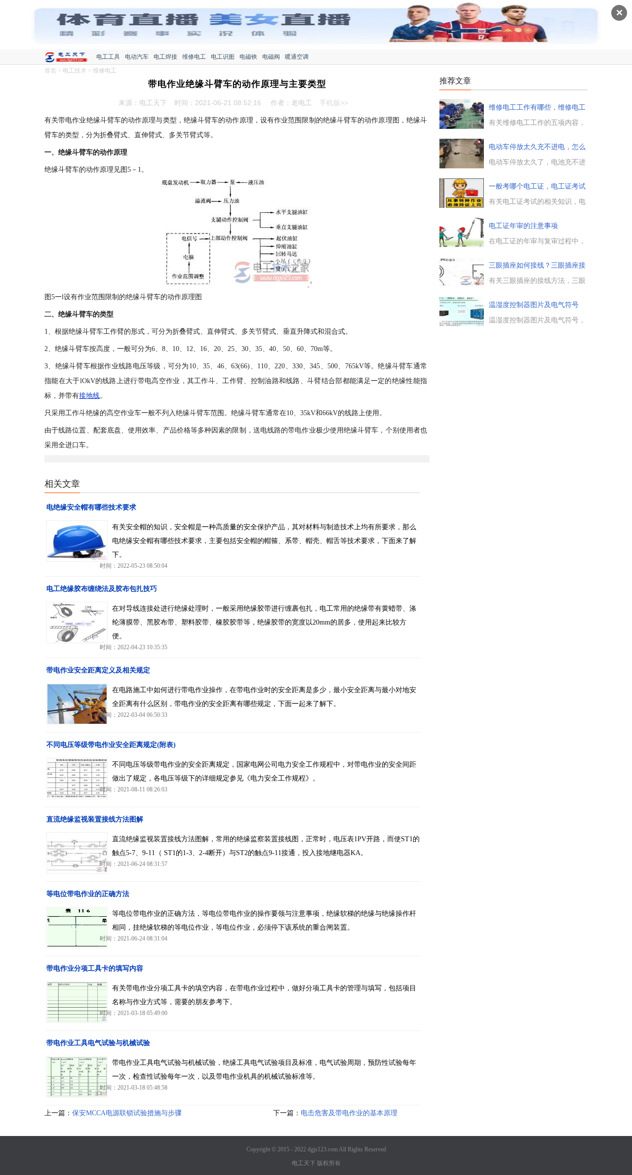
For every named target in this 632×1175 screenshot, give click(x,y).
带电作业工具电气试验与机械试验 (98, 1043)
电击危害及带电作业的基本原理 (349, 1113)
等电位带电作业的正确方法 (87, 894)
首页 (50, 70)
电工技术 (74, 70)
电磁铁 (248, 56)
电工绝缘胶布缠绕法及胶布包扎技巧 (101, 588)
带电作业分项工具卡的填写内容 (94, 968)
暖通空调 (297, 56)
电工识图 (223, 56)
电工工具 (108, 56)
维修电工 (194, 56)
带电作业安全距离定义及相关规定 (98, 670)
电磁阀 (271, 56)
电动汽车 (137, 56)
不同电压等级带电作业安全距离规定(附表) (111, 744)
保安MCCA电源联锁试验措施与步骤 (127, 1113)
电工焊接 (165, 56)
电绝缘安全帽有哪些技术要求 (91, 507)
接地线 (89, 395)
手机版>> (333, 103)
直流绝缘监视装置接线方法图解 (94, 819)
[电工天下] (70, 58)
